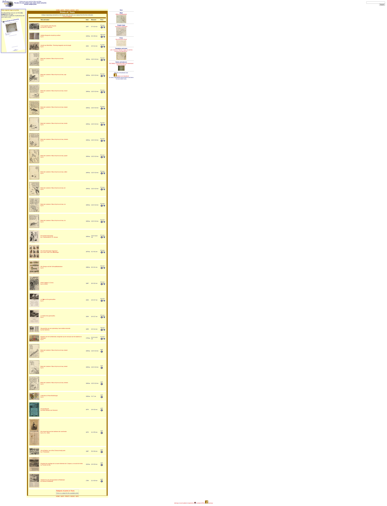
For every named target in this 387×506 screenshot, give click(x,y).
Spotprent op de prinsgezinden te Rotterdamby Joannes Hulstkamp (53, 480)
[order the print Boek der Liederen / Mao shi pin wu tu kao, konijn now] (104, 125)
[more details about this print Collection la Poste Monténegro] (102, 397)
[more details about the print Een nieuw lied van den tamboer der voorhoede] (34, 445)
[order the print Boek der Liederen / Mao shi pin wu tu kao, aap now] (104, 76)
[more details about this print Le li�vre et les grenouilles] (102, 301)
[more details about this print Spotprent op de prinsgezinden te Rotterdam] (102, 482)
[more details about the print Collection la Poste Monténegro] (34, 399)
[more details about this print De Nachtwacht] (102, 411)
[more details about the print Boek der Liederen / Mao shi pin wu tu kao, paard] (34, 163)
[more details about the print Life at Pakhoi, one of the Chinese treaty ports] (34, 454)
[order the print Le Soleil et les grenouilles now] (104, 317)
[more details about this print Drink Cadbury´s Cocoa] (102, 284)
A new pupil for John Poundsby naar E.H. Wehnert (48, 26)
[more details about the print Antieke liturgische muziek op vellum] (34, 39)
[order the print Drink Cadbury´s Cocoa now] (104, 284)
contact (199, 503)
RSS (203, 503)
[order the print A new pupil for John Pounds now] (104, 27)
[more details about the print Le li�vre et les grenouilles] (34, 306)
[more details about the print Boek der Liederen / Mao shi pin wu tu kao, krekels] (34, 146)
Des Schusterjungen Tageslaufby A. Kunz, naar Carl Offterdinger (50, 251)
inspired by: (191, 503)
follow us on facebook (123, 76)
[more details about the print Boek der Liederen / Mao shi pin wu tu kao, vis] (34, 211)
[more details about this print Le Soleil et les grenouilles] (102, 318)
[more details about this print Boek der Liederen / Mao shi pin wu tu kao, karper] (102, 109)
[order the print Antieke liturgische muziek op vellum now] (104, 37)
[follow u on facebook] (206, 503)
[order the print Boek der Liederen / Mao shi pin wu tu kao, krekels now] (104, 141)
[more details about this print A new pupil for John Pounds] (102, 28)
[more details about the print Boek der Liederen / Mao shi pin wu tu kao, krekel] (34, 373)
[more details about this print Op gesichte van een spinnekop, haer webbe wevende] (102, 330)
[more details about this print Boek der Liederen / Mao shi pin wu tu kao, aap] (102, 76)
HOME (58, 10)
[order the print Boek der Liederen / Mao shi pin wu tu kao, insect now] (104, 92)
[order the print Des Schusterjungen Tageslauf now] (104, 252)
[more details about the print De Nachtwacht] (34, 416)
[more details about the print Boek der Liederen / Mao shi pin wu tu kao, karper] (34, 114)
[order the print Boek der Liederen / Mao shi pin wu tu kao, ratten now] (104, 173)
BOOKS (73, 10)
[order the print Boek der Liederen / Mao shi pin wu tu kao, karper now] (104, 109)
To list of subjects (67, 16)
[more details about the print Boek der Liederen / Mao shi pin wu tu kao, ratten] (34, 179)
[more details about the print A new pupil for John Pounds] (34, 30)
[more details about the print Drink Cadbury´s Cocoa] (34, 290)
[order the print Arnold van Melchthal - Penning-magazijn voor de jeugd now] (104, 47)
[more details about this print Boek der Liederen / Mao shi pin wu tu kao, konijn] (102, 125)
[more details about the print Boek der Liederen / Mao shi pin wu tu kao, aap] (34, 81)
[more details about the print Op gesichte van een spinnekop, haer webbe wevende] (34, 332)
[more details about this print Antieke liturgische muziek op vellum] (102, 37)
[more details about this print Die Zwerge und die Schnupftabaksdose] (102, 268)
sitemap (176, 503)
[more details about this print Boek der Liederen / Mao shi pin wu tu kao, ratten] (102, 174)
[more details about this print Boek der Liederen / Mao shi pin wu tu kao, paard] (102, 157)
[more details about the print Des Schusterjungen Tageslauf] (34, 258)
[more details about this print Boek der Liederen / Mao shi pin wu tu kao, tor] (102, 190)
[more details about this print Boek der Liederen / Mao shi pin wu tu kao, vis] (102, 206)
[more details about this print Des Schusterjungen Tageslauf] (102, 253)
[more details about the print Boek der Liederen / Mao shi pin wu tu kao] (34, 65)
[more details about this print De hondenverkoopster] (102, 238)
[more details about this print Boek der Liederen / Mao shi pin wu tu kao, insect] (102, 93)
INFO (77, 10)
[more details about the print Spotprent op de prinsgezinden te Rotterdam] (34, 487)
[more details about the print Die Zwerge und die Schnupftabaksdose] (34, 273)
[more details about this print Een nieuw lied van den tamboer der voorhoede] (102, 433)
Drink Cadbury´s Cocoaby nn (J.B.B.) (47, 283)
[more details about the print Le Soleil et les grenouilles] (34, 323)
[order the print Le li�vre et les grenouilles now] (104, 301)
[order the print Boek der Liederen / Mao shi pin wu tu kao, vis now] (104, 206)
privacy (211, 503)
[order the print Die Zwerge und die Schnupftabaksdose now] (104, 268)
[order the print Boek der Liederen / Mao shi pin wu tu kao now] (104, 60)
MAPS (62, 10)
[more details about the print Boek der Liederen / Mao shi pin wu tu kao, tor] (34, 195)
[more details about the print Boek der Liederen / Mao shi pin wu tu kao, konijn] (34, 130)
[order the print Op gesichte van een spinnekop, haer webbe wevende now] (104, 330)
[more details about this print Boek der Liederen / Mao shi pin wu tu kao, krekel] (102, 368)
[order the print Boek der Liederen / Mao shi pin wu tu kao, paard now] (104, 157)
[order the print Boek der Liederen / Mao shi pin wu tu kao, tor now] (104, 189)
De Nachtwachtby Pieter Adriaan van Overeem (49, 409)
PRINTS (67, 10)
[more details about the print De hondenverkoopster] (34, 242)
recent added (183, 503)
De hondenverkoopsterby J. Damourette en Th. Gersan (49, 236)
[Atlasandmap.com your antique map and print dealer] (8, 7)
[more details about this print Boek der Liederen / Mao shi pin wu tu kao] (102, 60)
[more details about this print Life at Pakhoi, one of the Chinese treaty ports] (102, 452)
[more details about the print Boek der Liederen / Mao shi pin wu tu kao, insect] (34, 98)
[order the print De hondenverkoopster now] (104, 237)
